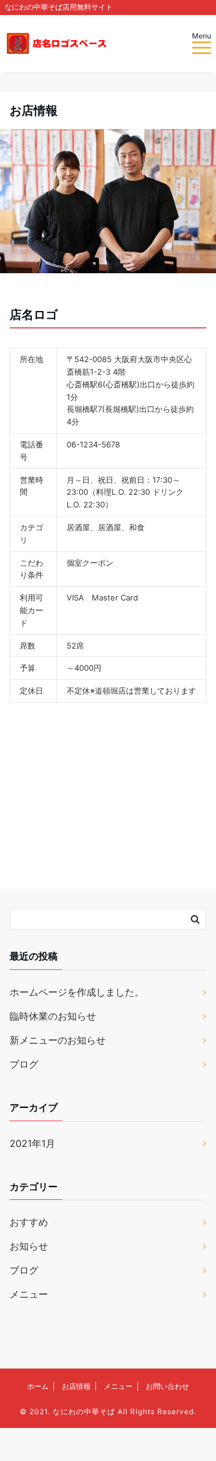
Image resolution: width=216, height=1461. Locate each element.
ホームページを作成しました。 (77, 992)
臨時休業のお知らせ (53, 1016)
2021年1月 (32, 1143)
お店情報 (76, 1386)
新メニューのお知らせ (58, 1040)
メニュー (29, 1294)
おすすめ (29, 1222)
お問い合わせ (167, 1386)
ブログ (24, 1064)
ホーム (38, 1386)
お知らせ (29, 1246)
